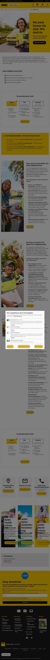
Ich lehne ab (10, 346)
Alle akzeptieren (38, 346)
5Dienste (12, 325)
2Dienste (12, 330)
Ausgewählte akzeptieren (24, 346)
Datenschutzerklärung (18, 316)
